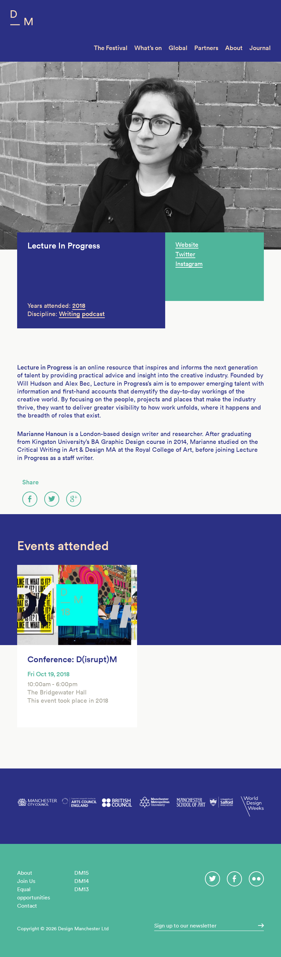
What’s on (148, 48)
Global (178, 48)
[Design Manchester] (21, 19)
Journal (260, 48)
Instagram (189, 264)
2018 (78, 306)
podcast (93, 314)
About (234, 48)
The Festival (110, 48)
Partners (206, 48)
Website (186, 245)
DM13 (81, 889)
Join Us (26, 880)
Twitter (185, 254)
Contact (27, 905)
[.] (259, 925)
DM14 (81, 880)
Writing (69, 314)
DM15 (81, 872)
